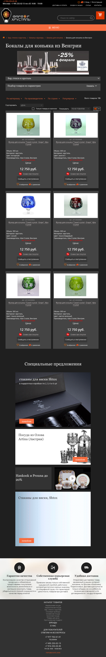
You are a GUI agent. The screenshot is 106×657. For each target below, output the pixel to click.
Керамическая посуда (53, 607)
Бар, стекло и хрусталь (17, 38)
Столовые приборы (53, 612)
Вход (87, 2)
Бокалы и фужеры (36, 38)
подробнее (26, 421)
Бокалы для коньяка (55, 38)
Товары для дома (53, 618)
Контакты (98, 5)
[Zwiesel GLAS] (53, 62)
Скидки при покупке (30, 174)
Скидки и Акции (76, 5)
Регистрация (97, 2)
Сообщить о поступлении (28, 179)
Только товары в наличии (46, 108)
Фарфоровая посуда (53, 605)
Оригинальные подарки (53, 620)
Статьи (88, 5)
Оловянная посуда (53, 614)
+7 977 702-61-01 (53, 637)
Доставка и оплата (59, 5)
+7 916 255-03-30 (10, 1)
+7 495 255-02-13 (18, 3)
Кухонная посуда (53, 616)
